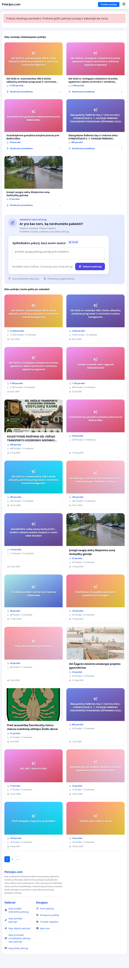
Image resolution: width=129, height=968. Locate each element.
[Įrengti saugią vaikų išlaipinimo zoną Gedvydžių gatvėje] (33, 182)
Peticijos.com (11, 4)
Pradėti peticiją (109, 4)
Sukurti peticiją (92, 266)
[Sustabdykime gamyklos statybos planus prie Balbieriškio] (33, 125)
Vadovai (9, 902)
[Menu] (124, 4)
